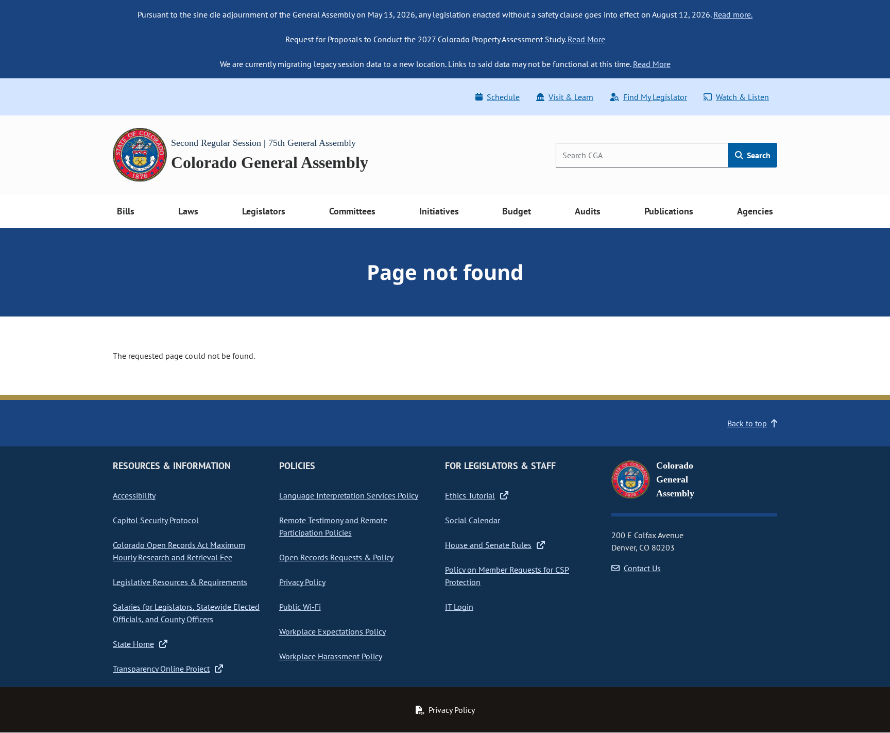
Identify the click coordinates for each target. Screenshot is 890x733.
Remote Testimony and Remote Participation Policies (333, 526)
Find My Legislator (655, 97)
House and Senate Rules (488, 545)
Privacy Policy (302, 582)
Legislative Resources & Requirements (180, 582)
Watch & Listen (742, 97)
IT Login (459, 607)
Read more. (732, 14)
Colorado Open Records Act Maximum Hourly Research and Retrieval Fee (179, 551)
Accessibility (134, 495)
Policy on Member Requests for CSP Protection (507, 575)
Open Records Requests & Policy (336, 557)
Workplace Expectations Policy (332, 631)
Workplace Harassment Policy (330, 656)
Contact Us (642, 568)
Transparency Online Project (161, 668)
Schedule (503, 97)
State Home (133, 644)
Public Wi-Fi (300, 607)
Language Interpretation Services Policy (348, 495)
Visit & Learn (571, 97)
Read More (586, 39)
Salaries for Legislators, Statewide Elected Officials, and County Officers (186, 613)
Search (758, 155)
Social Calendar (472, 520)
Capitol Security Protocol (156, 520)
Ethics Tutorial (470, 495)
